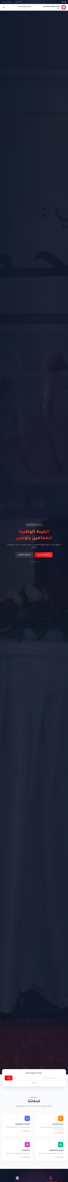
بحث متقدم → (34, 1082)
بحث (8, 1078)
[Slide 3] (30, 561)
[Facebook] (65, 2)
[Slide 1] (37, 561)
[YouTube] (62, 2)
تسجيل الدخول (5, 2)
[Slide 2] (34, 561)
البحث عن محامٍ (42, 555)
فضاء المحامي (23, 555)
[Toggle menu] (4, 7)
